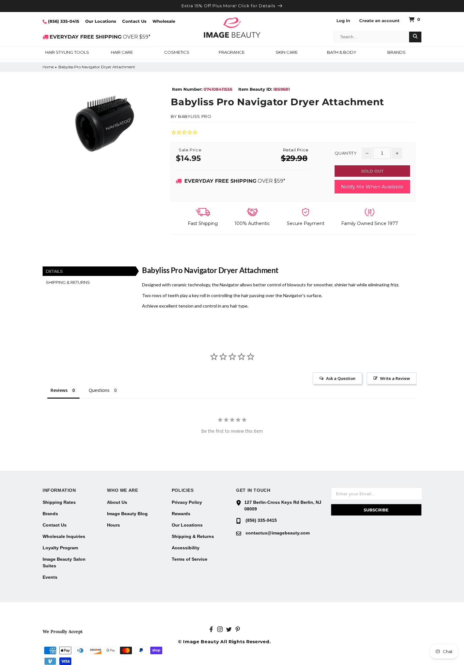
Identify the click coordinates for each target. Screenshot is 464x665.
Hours (113, 525)
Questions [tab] (99, 390)
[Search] (415, 37)
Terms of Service (189, 559)
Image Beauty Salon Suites (64, 562)
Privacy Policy (187, 502)
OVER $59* (100, 37)
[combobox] (371, 37)
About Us (117, 502)
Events (50, 577)
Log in (343, 20)
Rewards (181, 513)
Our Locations (100, 21)
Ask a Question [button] (340, 378)
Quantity (346, 153)
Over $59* (234, 181)
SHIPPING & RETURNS (68, 282)
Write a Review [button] (395, 378)
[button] (67, 53)
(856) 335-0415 (63, 21)
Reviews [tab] (59, 390)
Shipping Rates (59, 502)
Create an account (379, 20)
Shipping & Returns (193, 536)
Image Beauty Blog (127, 513)
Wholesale (163, 21)
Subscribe (376, 509)
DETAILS (54, 271)
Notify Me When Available (372, 187)
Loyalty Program (60, 547)
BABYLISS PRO (194, 116)
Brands (50, 513)
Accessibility (185, 547)
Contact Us (134, 21)
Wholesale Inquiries (64, 536)
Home (48, 66)
